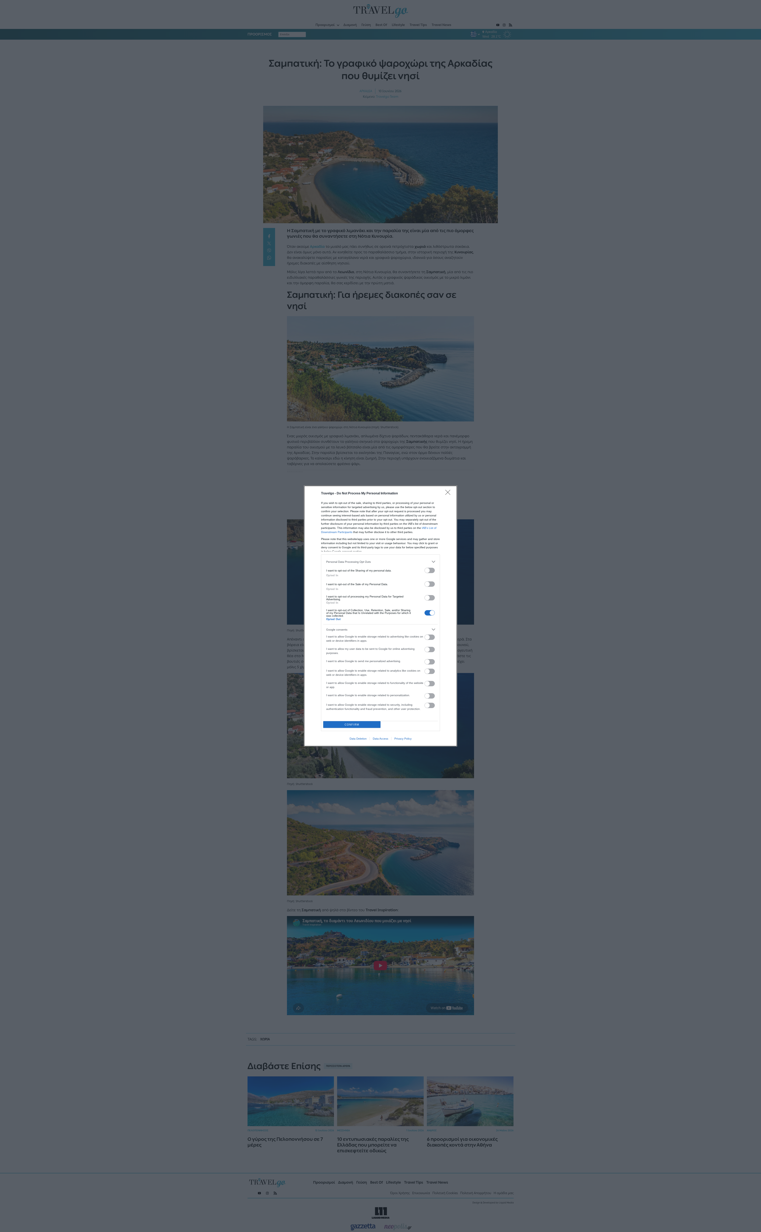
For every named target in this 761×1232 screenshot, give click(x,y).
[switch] (429, 570)
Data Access (380, 738)
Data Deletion (358, 738)
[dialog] (380, 616)
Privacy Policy (403, 738)
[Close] (449, 493)
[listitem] (380, 562)
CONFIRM (352, 724)
